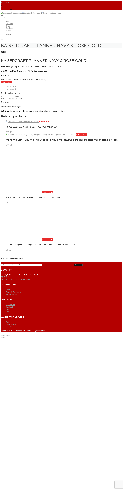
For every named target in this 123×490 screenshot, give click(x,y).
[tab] (64, 86)
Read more (44, 122)
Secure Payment (12, 294)
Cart (7, 309)
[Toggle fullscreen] (4, 335)
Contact (9, 28)
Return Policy (11, 324)
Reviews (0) (11, 89)
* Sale (30, 71)
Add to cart (6, 82)
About (8, 30)
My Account (10, 305)
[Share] (7, 335)
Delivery (9, 322)
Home (8, 21)
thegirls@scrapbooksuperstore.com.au (16, 279)
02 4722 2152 (5, 2)
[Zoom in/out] (2, 335)
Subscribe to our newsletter (12, 258)
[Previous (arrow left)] (2, 337)
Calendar (9, 24)
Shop (8, 26)
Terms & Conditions (13, 292)
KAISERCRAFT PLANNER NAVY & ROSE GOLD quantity (23, 79)
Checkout (9, 307)
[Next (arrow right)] (4, 337)
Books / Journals (40, 71)
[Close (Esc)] (9, 335)
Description (11, 86)
